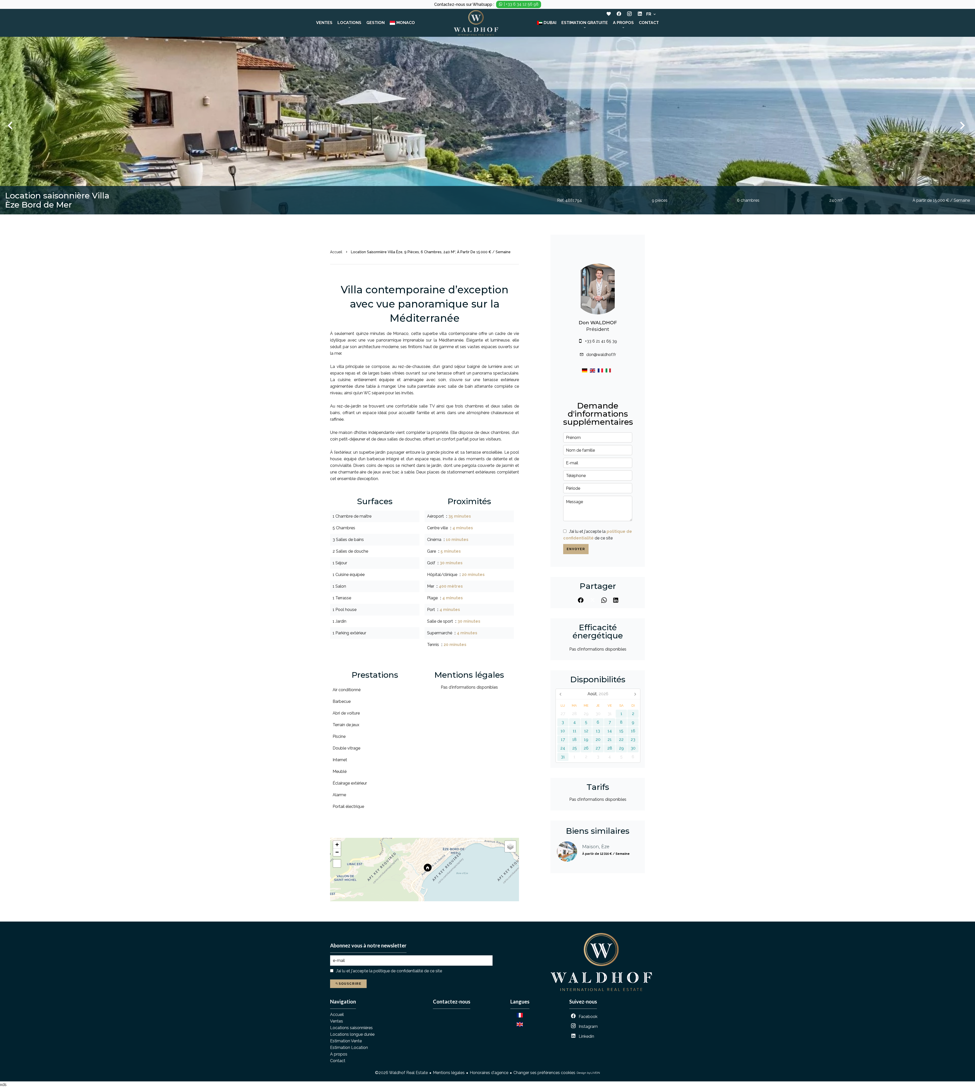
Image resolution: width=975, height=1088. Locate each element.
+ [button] (337, 844)
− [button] (337, 852)
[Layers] (510, 846)
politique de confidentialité (398, 970)
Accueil (336, 252)
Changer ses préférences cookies (544, 1072)
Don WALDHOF (598, 323)
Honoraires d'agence (489, 1072)
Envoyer (576, 549)
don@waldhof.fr (601, 354)
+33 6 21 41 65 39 (601, 341)
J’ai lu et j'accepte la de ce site (389, 970)
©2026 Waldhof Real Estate (401, 1072)
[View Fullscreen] (337, 863)
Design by (588, 1073)
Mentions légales (449, 1072)
